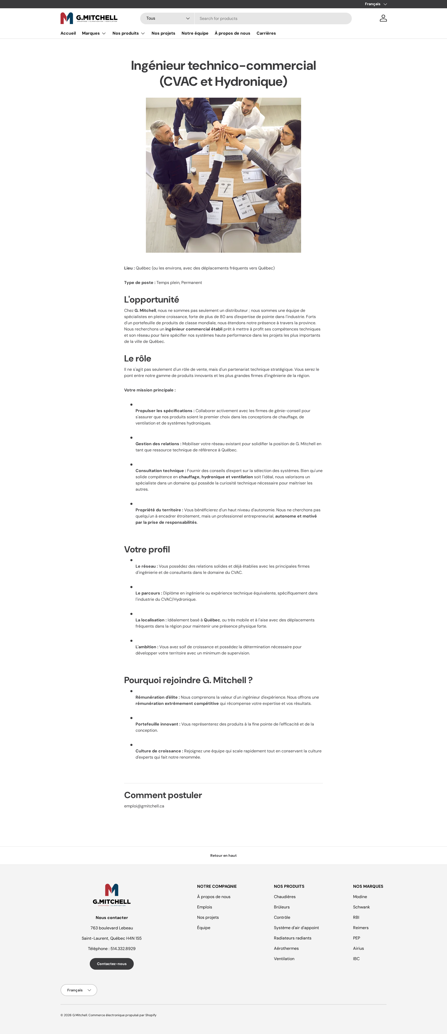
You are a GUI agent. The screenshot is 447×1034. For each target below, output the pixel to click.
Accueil (68, 33)
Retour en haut (223, 855)
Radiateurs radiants (292, 938)
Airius (358, 948)
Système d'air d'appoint (296, 927)
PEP (356, 938)
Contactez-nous (111, 963)
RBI (356, 917)
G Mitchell (79, 1015)
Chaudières (285, 896)
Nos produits (126, 33)
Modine (360, 896)
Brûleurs (282, 907)
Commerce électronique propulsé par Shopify (122, 1015)
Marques (91, 33)
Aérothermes (286, 948)
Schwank (361, 907)
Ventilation (284, 958)
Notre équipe (195, 33)
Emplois (204, 907)
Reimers (361, 927)
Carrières (266, 33)
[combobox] (246, 18)
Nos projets (163, 33)
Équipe (203, 927)
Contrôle (282, 917)
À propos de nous (232, 33)
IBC (356, 958)
